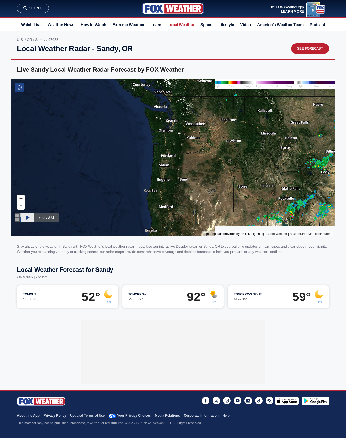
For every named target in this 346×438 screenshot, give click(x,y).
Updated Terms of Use (87, 416)
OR (30, 40)
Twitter (216, 400)
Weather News (61, 25)
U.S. (21, 40)
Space (206, 25)
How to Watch (93, 25)
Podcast (317, 25)
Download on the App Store (287, 401)
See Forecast (310, 48)
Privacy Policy (55, 416)
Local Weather (180, 25)
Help (226, 416)
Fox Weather (173, 8)
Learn (155, 25)
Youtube (237, 400)
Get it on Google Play (315, 401)
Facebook (205, 400)
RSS (269, 400)
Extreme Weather (128, 25)
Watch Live (31, 25)
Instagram (227, 400)
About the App (28, 416)
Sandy (40, 40)
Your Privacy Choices (134, 416)
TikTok (259, 400)
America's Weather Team (280, 25)
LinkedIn (248, 400)
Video (245, 25)
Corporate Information (201, 416)
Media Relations (167, 416)
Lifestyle (226, 25)
